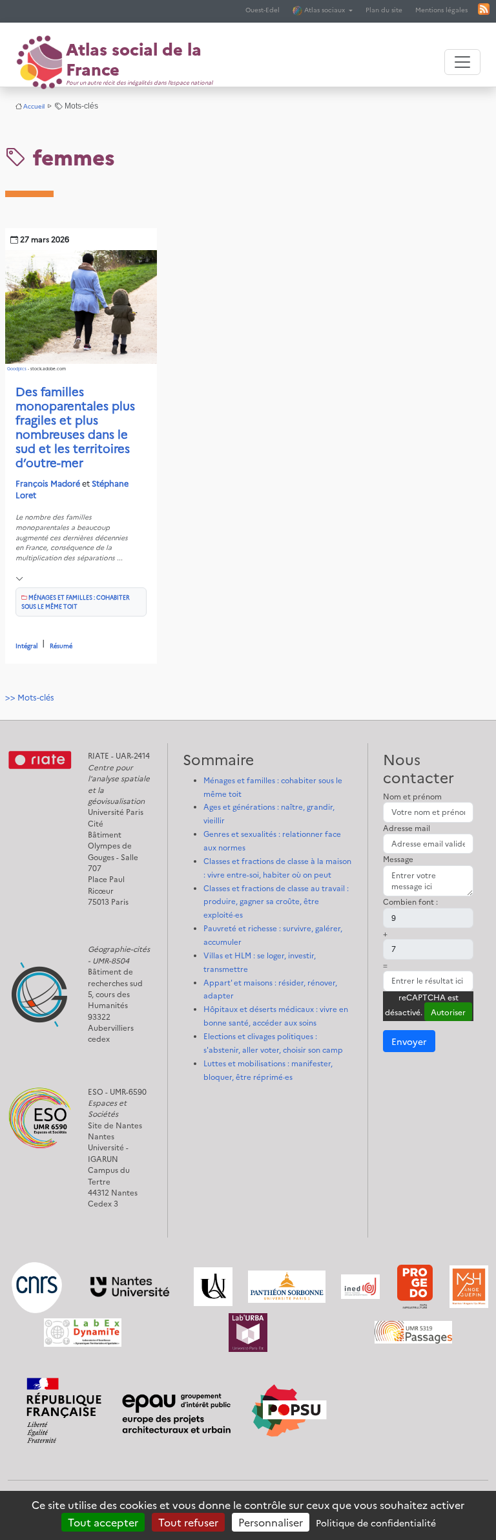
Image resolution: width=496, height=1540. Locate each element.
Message (398, 859)
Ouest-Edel (262, 9)
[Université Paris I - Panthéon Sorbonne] (287, 1285)
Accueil (34, 106)
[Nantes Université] (129, 1285)
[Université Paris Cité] (213, 1285)
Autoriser (448, 1011)
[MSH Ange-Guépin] (469, 1285)
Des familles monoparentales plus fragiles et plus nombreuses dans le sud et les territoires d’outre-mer (75, 426)
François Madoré (48, 483)
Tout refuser (188, 1522)
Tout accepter (103, 1522)
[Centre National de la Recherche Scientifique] (37, 1285)
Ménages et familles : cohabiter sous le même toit (75, 601)
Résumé (61, 645)
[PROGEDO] (415, 1285)
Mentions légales (441, 9)
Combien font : (410, 901)
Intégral (27, 645)
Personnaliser (270, 1522)
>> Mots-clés (29, 696)
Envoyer (409, 1041)
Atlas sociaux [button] (324, 9)
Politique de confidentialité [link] (376, 1522)
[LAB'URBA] (248, 1331)
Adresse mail (406, 828)
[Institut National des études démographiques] (360, 1285)
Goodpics (16, 369)
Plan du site (384, 9)
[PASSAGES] (413, 1331)
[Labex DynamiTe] (82, 1331)
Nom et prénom (412, 796)
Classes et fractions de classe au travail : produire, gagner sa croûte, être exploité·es (276, 901)
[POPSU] (173, 1402)
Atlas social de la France (134, 58)
